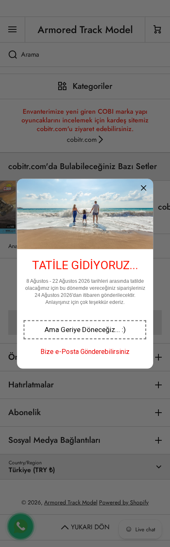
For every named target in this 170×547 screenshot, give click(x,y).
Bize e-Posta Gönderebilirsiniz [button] (85, 351)
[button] (85, 329)
